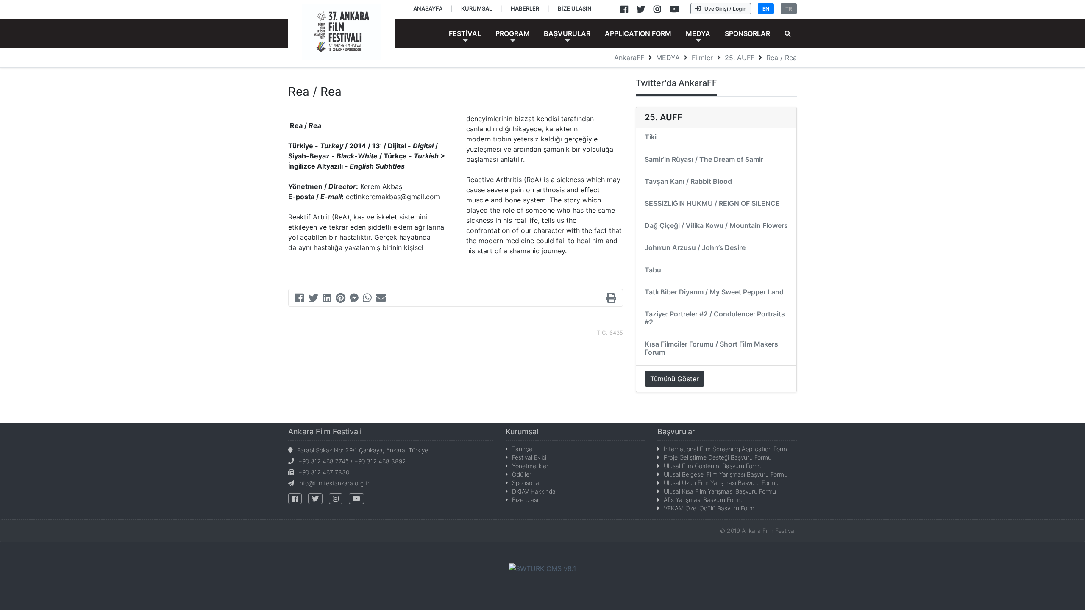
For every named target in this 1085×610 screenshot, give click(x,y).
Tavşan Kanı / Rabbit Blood (688, 181)
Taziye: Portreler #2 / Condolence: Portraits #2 (715, 318)
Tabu (653, 270)
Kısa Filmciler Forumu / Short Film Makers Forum (711, 348)
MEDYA (668, 57)
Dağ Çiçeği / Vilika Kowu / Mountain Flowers (716, 225)
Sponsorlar (526, 482)
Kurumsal (522, 431)
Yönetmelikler (530, 465)
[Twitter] (313, 299)
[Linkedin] (327, 299)
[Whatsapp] (367, 299)
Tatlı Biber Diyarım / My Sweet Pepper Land (714, 292)
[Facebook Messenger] (354, 299)
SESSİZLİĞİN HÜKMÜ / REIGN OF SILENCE (712, 203)
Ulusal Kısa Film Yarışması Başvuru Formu (720, 491)
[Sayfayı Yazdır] (611, 299)
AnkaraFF (629, 57)
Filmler (702, 57)
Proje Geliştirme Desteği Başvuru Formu (717, 457)
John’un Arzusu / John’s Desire (695, 247)
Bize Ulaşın (527, 499)
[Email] (381, 299)
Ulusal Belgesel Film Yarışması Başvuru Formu (725, 474)
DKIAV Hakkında (534, 491)
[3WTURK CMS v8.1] (542, 567)
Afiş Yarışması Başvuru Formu (704, 499)
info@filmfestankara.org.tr (334, 483)
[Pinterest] (340, 299)
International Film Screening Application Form (725, 448)
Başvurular (676, 431)
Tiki (651, 137)
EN (765, 9)
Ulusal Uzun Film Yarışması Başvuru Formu (721, 482)
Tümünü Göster (674, 378)
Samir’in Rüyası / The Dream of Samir (704, 159)
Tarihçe (522, 448)
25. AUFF (739, 57)
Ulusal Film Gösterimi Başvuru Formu (713, 465)
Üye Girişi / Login (725, 9)
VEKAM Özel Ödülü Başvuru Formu (711, 508)
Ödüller (521, 474)
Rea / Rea (781, 57)
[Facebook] (299, 299)
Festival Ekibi (529, 457)
